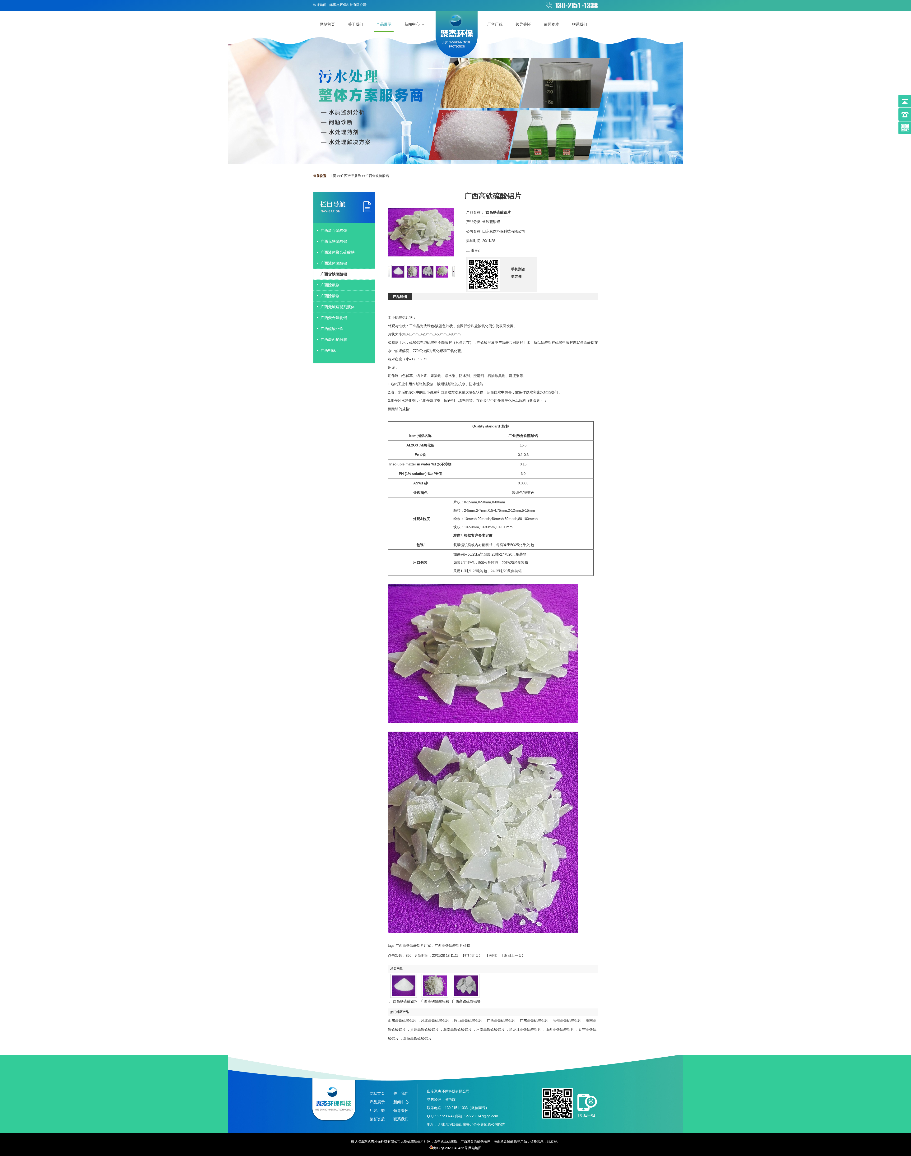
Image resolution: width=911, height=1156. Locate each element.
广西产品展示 (351, 176)
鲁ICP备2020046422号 (450, 1148)
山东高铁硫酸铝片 (402, 1020)
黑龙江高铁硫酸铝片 (525, 1029)
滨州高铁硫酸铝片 (567, 1020)
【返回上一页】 (512, 955)
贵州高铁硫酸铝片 (424, 1029)
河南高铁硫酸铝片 (490, 1029)
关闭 (492, 955)
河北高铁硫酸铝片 (435, 1020)
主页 (333, 176)
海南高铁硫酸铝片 (457, 1029)
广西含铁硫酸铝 (377, 176)
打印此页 (472, 955)
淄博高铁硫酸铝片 (417, 1038)
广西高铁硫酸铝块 (466, 1001)
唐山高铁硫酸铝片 (468, 1020)
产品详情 (400, 297)
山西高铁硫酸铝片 (560, 1029)
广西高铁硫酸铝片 (501, 1020)
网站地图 (475, 1148)
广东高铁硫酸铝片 (534, 1020)
